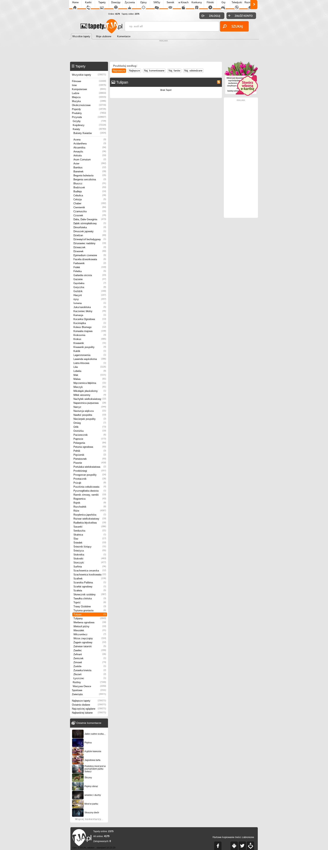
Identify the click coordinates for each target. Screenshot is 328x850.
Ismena (89, 303)
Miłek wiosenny (89, 395)
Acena (89, 139)
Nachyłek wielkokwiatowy (89, 399)
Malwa (89, 379)
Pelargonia (89, 442)
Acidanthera (89, 143)
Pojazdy (89, 109)
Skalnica (89, 534)
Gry (224, 2)
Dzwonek (89, 251)
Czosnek (89, 215)
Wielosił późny (89, 626)
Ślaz (89, 538)
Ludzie (89, 93)
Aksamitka (89, 147)
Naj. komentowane (154, 70)
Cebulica (89, 195)
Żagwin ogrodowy (89, 642)
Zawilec (89, 650)
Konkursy (197, 2)
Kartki (88, 2)
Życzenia (130, 2)
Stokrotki (89, 558)
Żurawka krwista (89, 670)
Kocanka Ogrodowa (89, 319)
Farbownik (89, 263)
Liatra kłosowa (89, 363)
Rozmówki (250, 2)
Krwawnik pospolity (89, 347)
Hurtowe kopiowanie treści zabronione (233, 837)
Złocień (89, 674)
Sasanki (89, 526)
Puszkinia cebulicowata (89, 486)
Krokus (89, 339)
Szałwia (89, 590)
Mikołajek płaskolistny (89, 391)
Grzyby (89, 121)
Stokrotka (89, 554)
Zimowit (89, 662)
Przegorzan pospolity (89, 474)
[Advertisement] (164, 51)
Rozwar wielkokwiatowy (89, 518)
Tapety (102, 2)
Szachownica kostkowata (89, 574)
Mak (89, 375)
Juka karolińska (89, 307)
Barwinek (89, 171)
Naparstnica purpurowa (89, 403)
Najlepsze (134, 70)
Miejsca (89, 97)
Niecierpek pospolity (89, 418)
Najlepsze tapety (89, 700)
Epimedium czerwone (89, 255)
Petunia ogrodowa (89, 446)
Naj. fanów (174, 70)
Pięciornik (89, 454)
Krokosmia (89, 335)
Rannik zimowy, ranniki (89, 494)
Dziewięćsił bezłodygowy (89, 239)
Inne (89, 85)
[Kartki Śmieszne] (241, 95)
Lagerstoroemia (89, 355)
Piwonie (89, 462)
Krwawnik (89, 343)
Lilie (89, 367)
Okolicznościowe (89, 105)
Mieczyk (89, 387)
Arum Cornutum (89, 159)
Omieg (89, 422)
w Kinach (183, 2)
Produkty (89, 113)
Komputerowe (89, 89)
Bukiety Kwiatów (89, 133)
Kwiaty (89, 129)
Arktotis (89, 155)
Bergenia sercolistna (89, 179)
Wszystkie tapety (89, 74)
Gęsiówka (89, 283)
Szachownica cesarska (89, 570)
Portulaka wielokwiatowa (89, 466)
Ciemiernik (89, 207)
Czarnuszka (89, 211)
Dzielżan (89, 235)
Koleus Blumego (89, 327)
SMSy (156, 2)
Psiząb (89, 482)
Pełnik (89, 450)
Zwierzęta (89, 694)
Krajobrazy (89, 125)
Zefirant (89, 654)
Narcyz (89, 407)
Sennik (170, 2)
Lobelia (89, 371)
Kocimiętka (89, 323)
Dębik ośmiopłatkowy (89, 223)
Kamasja (89, 315)
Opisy (143, 2)
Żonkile (89, 666)
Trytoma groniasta (89, 610)
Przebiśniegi (89, 470)
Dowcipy (116, 2)
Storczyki (89, 562)
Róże (89, 510)
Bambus (89, 167)
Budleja (89, 191)
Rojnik (89, 502)
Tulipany (89, 618)
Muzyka (89, 101)
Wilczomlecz (89, 634)
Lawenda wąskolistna (89, 359)
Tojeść (89, 602)
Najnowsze (119, 70)
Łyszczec (89, 678)
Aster (89, 163)
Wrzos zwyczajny (89, 638)
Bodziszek (89, 187)
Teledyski (237, 2)
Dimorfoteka (89, 227)
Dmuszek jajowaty (89, 231)
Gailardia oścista (89, 275)
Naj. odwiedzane (193, 70)
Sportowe (89, 690)
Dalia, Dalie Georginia (89, 219)
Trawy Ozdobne (89, 606)
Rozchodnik (89, 506)
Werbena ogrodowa (89, 622)
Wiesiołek (89, 630)
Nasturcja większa (89, 411)
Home (75, 2)
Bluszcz (89, 183)
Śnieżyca (89, 550)
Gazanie (89, 279)
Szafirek (89, 578)
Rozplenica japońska (89, 514)
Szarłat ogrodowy (89, 586)
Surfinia (89, 566)
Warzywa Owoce (89, 686)
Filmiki (210, 2)
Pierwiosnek (89, 458)
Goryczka (89, 287)
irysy (89, 299)
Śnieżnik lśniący (89, 546)
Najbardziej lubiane (89, 712)
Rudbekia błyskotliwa (89, 522)
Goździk (89, 291)
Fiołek (89, 267)
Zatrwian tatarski (89, 646)
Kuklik (89, 351)
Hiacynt (89, 295)
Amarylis (89, 151)
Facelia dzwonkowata (89, 259)
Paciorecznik (89, 434)
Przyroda (89, 117)
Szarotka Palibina (89, 582)
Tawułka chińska (89, 598)
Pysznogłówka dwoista (89, 490)
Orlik (89, 426)
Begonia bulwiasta (89, 175)
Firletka (89, 271)
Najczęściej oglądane (89, 708)
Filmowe (89, 81)
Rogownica (89, 498)
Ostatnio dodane (89, 704)
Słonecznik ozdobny (89, 594)
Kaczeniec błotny (89, 311)
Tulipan (89, 614)
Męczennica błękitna (89, 383)
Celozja (89, 199)
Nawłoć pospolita (89, 415)
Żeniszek (89, 658)
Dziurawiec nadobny (89, 243)
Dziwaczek (89, 247)
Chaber (89, 203)
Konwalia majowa (89, 331)
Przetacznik (89, 478)
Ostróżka (89, 430)
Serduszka (89, 530)
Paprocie (89, 438)
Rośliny (89, 682)
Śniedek (89, 542)
